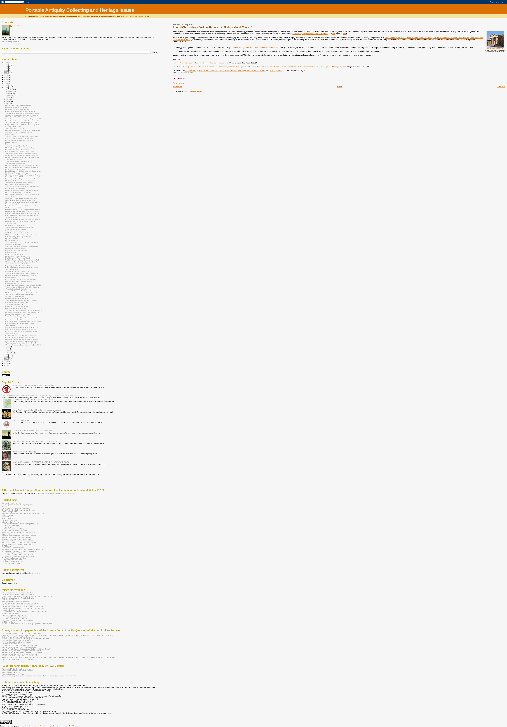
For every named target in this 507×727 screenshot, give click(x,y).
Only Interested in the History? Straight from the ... (21, 329)
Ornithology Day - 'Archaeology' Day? (17, 271)
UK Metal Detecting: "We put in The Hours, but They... (22, 175)
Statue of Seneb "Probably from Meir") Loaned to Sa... (22, 273)
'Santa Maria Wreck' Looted (14, 231)
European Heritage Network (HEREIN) (15, 601)
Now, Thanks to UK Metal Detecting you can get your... (22, 194)
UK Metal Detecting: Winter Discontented (18, 192)
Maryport (8, 144)
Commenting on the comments (15, 225)
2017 (6, 81)
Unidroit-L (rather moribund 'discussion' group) (18, 640)
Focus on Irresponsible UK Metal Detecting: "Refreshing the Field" (36, 441)
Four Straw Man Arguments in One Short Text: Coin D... (23, 219)
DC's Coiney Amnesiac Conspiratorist (17, 184)
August (8, 97)
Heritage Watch (7, 518)
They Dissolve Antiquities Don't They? (17, 264)
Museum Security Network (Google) (14, 530)
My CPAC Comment (11, 239)
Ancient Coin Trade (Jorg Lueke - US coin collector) (20, 656)
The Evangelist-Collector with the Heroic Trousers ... (22, 300)
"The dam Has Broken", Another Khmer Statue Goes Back (24, 310)
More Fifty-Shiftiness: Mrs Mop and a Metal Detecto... (22, 267)
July (7, 99)
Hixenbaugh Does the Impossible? (16, 308)
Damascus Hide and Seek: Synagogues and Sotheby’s (22, 209)
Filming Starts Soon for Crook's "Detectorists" (19, 140)
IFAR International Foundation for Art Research (18, 605)
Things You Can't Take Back (12, 560)
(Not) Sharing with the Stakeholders (16, 302)
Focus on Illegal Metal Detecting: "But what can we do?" (32, 431)
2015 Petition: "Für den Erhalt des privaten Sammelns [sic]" (23, 633)
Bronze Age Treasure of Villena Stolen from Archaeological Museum (37, 410)
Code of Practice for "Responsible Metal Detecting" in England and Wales (28, 596)
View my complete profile (11, 42)
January (8, 353)
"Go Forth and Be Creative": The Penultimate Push (21, 242)
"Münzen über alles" (11, 217)
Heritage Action (7, 515)
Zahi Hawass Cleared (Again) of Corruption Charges (22, 186)
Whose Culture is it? (11, 134)
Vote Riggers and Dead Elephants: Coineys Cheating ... (23, 246)
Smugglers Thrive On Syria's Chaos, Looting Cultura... (22, 136)
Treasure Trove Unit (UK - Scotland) (14, 618)
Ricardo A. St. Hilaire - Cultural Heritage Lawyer (19, 542)
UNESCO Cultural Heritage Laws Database (17, 620)
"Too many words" (11, 223)
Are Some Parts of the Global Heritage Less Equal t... (22, 123)
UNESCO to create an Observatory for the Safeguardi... (23, 130)
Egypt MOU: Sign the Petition (14, 283)
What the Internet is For (12, 240)
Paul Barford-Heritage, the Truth (13, 674)
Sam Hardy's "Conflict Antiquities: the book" (19, 132)
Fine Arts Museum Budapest (494, 48)
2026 (6, 62)
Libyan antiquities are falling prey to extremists (20, 221)
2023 (6, 69)
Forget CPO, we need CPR (14, 254)
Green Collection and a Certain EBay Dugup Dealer (21, 341)
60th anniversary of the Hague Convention (18, 237)
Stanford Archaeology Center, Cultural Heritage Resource (22, 549)
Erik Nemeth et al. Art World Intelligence (16, 508)
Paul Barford (17, 26)
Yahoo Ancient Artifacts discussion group (16, 642)
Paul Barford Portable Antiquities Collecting (17, 671)
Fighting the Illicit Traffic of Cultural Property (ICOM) (20, 603)
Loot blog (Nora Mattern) (10, 525)
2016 (6, 83)
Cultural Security (8, 600)
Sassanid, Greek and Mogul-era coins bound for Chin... (23, 179)
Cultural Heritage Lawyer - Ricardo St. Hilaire (18, 598)
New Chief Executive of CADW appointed (18, 281)
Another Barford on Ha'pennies (15, 188)
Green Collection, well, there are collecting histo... (21, 279)
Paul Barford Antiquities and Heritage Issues (17, 669)
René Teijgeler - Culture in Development (16, 539)
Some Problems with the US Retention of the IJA (20, 206)
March (8, 349)
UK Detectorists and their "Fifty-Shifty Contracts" (20, 275)
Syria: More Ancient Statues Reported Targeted (20, 324)
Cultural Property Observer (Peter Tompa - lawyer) (19, 637)
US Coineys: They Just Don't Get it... (17, 173)
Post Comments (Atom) (193, 91)
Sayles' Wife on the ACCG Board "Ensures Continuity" (22, 177)
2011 (6, 359)
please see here (34, 573)
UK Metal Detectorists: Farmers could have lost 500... (22, 202)
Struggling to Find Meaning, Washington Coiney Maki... (22, 155)
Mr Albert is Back (10, 252)
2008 (6, 365)
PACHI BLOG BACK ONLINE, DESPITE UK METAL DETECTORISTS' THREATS (41, 462)
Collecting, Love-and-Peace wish (15, 248)
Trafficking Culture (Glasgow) (12, 561)
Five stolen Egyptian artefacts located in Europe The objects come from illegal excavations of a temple (225, 71)
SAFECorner (6, 546)
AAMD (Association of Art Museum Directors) (18, 593)
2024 (6, 67)
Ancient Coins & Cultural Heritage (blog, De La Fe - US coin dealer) (26, 649)
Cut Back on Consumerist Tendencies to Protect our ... (22, 115)
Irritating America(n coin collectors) (16, 250)
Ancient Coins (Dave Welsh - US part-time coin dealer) (21, 651)
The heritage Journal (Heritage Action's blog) (18, 556)
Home (339, 87)
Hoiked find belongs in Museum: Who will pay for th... (22, 190)
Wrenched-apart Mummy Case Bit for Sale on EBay (21, 343)
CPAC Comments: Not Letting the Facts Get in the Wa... (23, 235)
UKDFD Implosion (11, 142)
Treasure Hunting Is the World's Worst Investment (21, 291)
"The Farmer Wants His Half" (14, 304)
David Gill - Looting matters (11, 503)
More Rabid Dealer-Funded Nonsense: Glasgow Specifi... (23, 322)
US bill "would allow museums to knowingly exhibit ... (22, 331)
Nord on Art (6, 534)
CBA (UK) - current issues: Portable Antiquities (18, 594)
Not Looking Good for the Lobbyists (16, 316)
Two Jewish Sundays (12, 269)
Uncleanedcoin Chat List (10, 644)
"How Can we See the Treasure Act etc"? (18, 161)
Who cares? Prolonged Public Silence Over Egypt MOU (23, 345)
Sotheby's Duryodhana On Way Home (17, 314)
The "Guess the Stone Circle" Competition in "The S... (22, 113)
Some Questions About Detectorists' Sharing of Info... (22, 327)
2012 (6, 357)
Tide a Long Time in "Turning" (14, 128)
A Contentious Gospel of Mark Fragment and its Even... (23, 318)
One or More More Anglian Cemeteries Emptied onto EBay (23, 119)
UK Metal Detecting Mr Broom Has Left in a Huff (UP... (22, 157)
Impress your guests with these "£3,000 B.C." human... (22, 211)
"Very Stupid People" (11, 333)
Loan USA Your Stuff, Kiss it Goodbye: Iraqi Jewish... (22, 215)
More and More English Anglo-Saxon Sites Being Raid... (23, 213)
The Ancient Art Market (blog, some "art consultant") (20, 645)
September (9, 95)
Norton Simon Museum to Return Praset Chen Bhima (22, 312)
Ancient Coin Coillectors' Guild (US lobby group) (19, 647)
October (8, 93)
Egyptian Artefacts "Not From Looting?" (17, 306)
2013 (6, 355)
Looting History (7, 527)
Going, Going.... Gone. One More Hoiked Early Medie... (23, 124)
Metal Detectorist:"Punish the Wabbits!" (17, 258)
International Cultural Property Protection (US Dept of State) (23, 608)
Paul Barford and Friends (11, 672)
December (9, 90)
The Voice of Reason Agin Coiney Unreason (19, 182)
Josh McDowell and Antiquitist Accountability (19, 294)
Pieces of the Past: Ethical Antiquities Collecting (19, 536)
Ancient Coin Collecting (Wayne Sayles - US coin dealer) (22, 652)
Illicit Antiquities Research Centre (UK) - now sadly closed (22, 606)
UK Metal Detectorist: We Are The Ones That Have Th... (23, 165)
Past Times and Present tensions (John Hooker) (19, 659)
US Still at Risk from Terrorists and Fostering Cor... (21, 335)
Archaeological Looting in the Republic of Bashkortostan (33, 399)
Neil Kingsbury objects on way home (17, 298)
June (7, 101)
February (9, 351)
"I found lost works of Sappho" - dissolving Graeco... (22, 287)
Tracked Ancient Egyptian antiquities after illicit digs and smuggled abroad (201, 63)
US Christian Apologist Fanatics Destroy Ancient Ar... (22, 293)
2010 (6, 361)
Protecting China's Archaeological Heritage (17, 537)
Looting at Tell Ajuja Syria (13, 204)
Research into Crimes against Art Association (18, 541)
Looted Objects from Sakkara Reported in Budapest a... (23, 171)
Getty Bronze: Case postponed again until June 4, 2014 (23, 285)
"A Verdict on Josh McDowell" (14, 296)
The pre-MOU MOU (11, 196)
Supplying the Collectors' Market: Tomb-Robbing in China (33, 385)
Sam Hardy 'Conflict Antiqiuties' (13, 548)
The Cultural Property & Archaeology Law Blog (18, 554)
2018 (6, 79)
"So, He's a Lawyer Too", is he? (15, 208)
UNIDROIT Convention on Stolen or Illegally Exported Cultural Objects (27, 624)
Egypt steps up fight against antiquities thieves (20, 111)
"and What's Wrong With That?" (15, 163)
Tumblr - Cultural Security (11, 563)
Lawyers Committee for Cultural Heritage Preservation (21, 524)
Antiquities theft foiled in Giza (14, 244)
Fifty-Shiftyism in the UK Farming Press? (18, 266)
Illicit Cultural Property (9, 520)
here (344, 34)
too (333, 34)
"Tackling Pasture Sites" (13, 126)
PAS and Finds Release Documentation (17, 150)
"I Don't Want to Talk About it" (14, 159)
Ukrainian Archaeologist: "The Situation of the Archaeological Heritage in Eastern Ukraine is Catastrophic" (39, 396)
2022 (6, 71)
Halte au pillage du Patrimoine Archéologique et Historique (23, 513)
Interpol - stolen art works (11, 610)
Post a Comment (178, 83)
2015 (6, 86)
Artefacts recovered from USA (15, 169)
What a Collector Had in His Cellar (16, 289)
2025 (6, 65)
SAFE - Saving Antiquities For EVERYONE (17, 544)
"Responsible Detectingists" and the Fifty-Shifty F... (21, 262)
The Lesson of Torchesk (21, 420)
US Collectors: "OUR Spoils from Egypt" (18, 256)
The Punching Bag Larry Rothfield (14, 558)
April (7, 347)
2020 (6, 75)
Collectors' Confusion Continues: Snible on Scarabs (21, 339)
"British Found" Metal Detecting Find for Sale (19, 117)
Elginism (5, 506)
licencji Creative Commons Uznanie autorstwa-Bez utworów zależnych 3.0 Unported (50, 726)
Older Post (501, 87)
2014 (6, 88)
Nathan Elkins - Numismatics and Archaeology (18, 532)
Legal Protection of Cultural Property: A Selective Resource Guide (25, 612)
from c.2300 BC (276, 71)
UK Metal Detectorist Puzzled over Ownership (20, 181)
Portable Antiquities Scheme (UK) (14, 615)
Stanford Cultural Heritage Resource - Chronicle (19, 551)
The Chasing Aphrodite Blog (12, 553)
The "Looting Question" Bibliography (15, 617)
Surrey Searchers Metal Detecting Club (17, 320)
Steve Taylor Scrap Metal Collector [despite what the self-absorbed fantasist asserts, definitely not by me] (39, 676)
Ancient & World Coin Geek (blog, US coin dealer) (19, 654)
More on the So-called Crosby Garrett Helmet (19, 152)
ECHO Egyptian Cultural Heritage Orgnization (18, 505)
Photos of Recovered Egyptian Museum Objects (20, 337)
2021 (6, 73)
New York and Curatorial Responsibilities (18, 105)
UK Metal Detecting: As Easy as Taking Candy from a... (23, 167)
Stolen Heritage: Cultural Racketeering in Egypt (20, 200)
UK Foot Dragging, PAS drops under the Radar (20, 148)
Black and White (10, 277)
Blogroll (4, 472)
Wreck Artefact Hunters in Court (15, 229)
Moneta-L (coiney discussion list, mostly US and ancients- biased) (25, 639)
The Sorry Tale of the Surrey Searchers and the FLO (22, 260)
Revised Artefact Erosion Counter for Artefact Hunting (57, 493)
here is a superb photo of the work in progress (310, 34)
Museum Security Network (11, 613)
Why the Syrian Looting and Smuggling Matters (20, 138)
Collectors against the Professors (16, 107)
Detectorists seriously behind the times (17, 109)
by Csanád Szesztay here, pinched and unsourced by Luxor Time (253, 48)
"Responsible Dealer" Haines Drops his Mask (19, 227)
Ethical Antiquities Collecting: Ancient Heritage (18, 510)
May (7, 103)
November (9, 92)
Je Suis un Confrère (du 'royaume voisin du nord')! (21, 154)
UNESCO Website (8, 622)
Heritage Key (6, 517)
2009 (6, 363)
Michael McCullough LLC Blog (13, 529)
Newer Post (177, 87)
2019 (6, 77)
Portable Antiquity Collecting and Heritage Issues (79, 10)
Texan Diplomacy (10, 325)
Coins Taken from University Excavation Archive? (21, 198)
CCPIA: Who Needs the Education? (16, 233)
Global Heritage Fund (9, 512)
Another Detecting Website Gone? (16, 146)
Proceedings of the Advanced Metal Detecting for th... (22, 121)
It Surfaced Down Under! (10, 522)
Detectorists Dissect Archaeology (24, 452)
